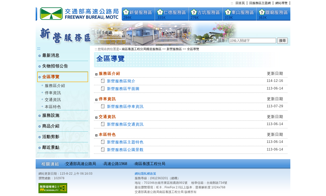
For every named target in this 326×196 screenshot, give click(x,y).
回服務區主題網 (260, 3)
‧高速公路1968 (115, 163)
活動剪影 (51, 136)
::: (232, 3)
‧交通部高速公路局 (80, 163)
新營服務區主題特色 (125, 142)
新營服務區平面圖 (123, 88)
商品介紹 (51, 126)
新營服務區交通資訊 (125, 124)
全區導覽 (193, 49)
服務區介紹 (55, 85)
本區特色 (53, 106)
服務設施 (51, 115)
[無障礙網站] (52, 192)
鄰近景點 (51, 147)
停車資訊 (53, 93)
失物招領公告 (55, 66)
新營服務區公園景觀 (125, 149)
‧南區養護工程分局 (149, 163)
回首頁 (240, 3)
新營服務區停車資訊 (125, 106)
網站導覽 (281, 3)
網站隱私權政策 (145, 173)
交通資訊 (53, 99)
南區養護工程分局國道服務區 (141, 49)
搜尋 (282, 40)
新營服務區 (174, 49)
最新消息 (51, 55)
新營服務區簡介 (121, 81)
